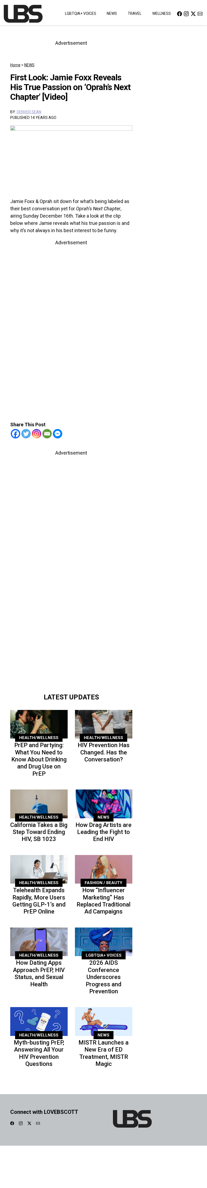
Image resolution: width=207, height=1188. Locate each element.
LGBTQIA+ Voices (80, 13)
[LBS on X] (193, 13)
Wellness (161, 13)
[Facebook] (15, 433)
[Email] (47, 433)
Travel (135, 13)
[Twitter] (26, 433)
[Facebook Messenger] (57, 433)
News (112, 13)
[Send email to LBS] (200, 13)
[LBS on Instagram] (186, 13)
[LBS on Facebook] (179, 13)
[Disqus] (71, 614)
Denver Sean (29, 112)
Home (15, 65)
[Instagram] (36, 433)
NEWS (29, 65)
